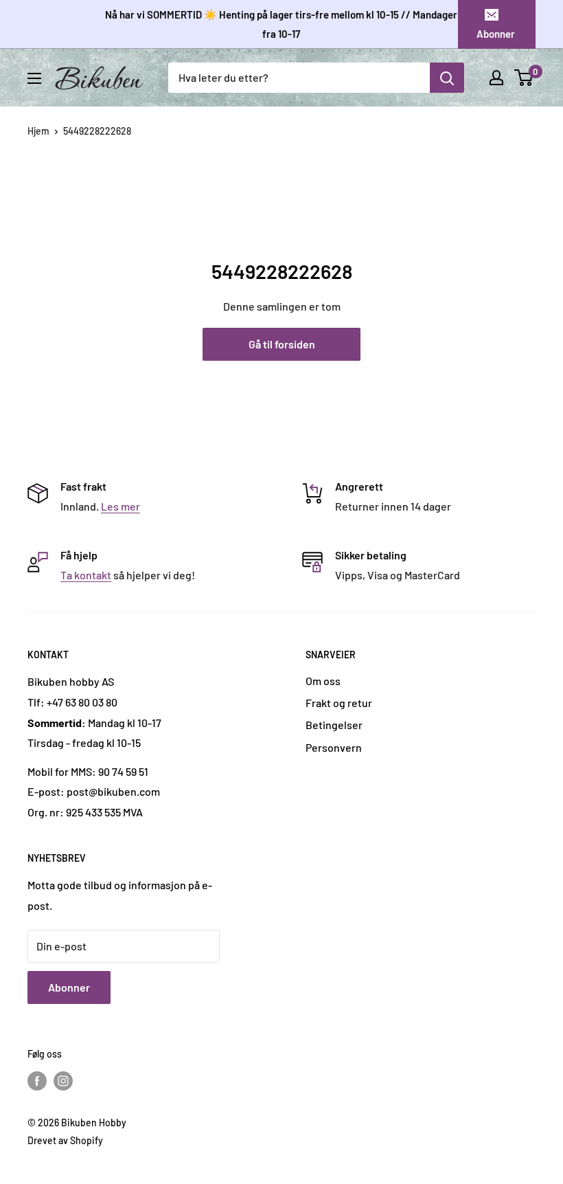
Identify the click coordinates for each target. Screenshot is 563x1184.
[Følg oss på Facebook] (37, 1080)
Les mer (120, 506)
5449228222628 (97, 131)
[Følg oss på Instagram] (63, 1080)
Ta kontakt (85, 574)
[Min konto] (496, 77)
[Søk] (447, 78)
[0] (524, 77)
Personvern (334, 747)
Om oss (323, 680)
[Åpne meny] (34, 78)
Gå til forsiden (282, 343)
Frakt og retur (339, 702)
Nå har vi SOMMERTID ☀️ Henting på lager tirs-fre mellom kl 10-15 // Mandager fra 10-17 (281, 24)
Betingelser (334, 724)
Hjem (38, 131)
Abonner (495, 33)
